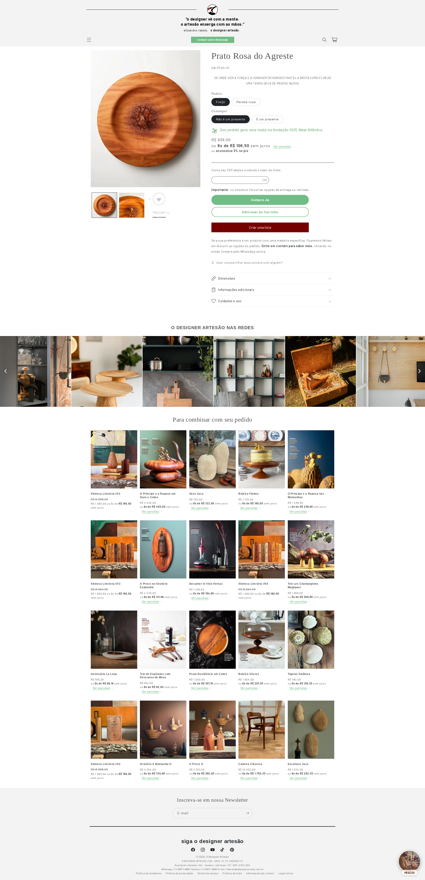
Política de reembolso (149, 873)
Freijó (220, 102)
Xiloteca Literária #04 (253, 583)
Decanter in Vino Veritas (206, 583)
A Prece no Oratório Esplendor (153, 585)
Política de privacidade (179, 873)
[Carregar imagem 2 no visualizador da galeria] (131, 205)
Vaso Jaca (196, 493)
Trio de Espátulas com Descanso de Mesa (155, 675)
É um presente (267, 119)
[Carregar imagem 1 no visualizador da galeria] (104, 205)
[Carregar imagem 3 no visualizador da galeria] (159, 205)
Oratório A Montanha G (156, 764)
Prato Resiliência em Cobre (208, 674)
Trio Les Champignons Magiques (303, 585)
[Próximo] (419, 371)
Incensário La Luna (104, 674)
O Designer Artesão (217, 856)
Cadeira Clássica (250, 764)
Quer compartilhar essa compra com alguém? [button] (249, 262)
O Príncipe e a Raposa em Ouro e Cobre (158, 495)
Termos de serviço (207, 873)
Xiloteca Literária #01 (105, 493)
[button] (89, 40)
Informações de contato (260, 873)
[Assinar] (247, 813)
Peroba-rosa (246, 102)
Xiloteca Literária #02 (105, 764)
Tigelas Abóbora (299, 674)
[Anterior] (5, 371)
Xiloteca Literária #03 (105, 583)
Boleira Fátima (248, 493)
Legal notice (285, 873)
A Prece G (196, 764)
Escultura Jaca (298, 764)
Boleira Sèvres (248, 674)
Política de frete (232, 873)
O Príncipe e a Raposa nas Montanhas (306, 495)
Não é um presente (230, 119)
